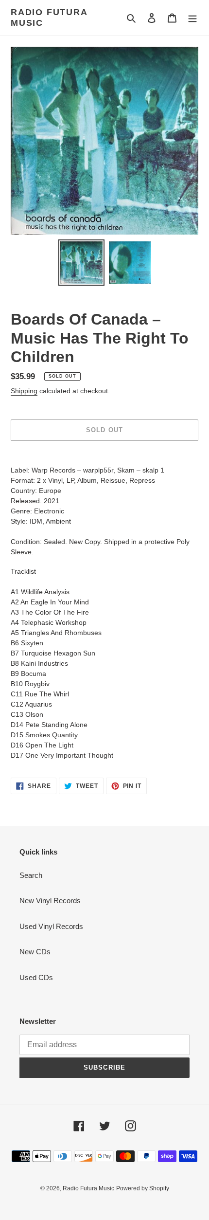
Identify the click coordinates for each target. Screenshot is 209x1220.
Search (30, 875)
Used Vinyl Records (51, 926)
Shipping (24, 391)
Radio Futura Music (49, 17)
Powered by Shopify (142, 1188)
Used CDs (36, 977)
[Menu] (192, 17)
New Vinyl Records (50, 900)
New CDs (35, 951)
